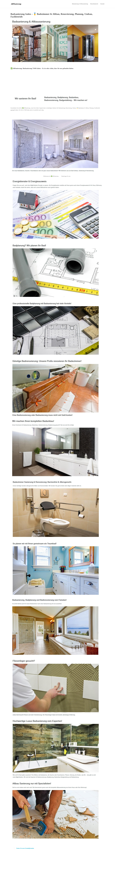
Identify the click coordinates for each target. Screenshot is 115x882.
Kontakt (102, 3)
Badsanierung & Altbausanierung (80, 3)
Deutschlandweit (94, 3)
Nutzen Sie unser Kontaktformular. (25, 848)
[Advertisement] (57, 82)
